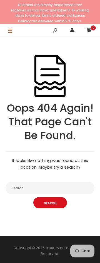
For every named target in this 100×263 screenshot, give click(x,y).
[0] (89, 31)
